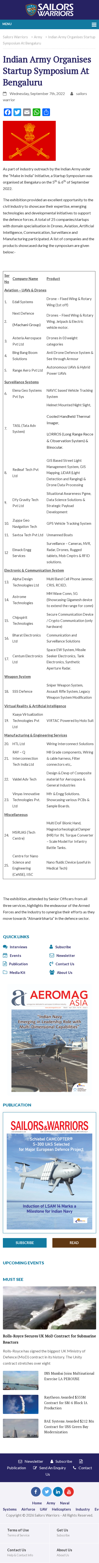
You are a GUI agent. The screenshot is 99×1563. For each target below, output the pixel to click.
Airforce (28, 1509)
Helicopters (61, 1509)
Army (51, 1503)
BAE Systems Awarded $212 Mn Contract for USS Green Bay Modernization (69, 1426)
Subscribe (63, 947)
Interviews (18, 947)
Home (37, 1503)
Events (15, 956)
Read (74, 1243)
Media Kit (17, 973)
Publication (18, 964)
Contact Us (64, 964)
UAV (43, 1509)
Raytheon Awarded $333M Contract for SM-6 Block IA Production (65, 1402)
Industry (83, 1509)
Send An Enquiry (52, 1467)
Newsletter (65, 956)
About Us (64, 973)
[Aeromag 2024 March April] (49, 1039)
